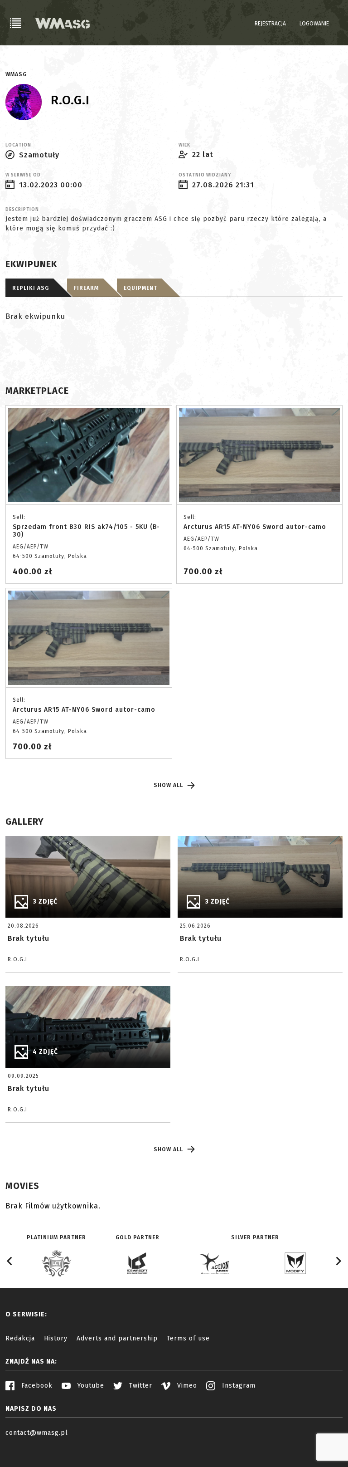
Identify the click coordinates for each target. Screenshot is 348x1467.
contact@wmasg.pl (36, 1433)
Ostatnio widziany (205, 175)
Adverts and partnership (117, 1338)
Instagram (238, 1385)
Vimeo (186, 1385)
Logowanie (314, 23)
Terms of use (188, 1338)
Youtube (89, 1385)
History (56, 1338)
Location (18, 145)
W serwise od (23, 175)
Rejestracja (270, 23)
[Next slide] (338, 1261)
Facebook (36, 1385)
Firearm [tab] (86, 288)
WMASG (16, 74)
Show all (168, 785)
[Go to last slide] (9, 1261)
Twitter (139, 1385)
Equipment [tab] (140, 288)
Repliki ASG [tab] (30, 288)
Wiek (184, 145)
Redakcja (20, 1338)
